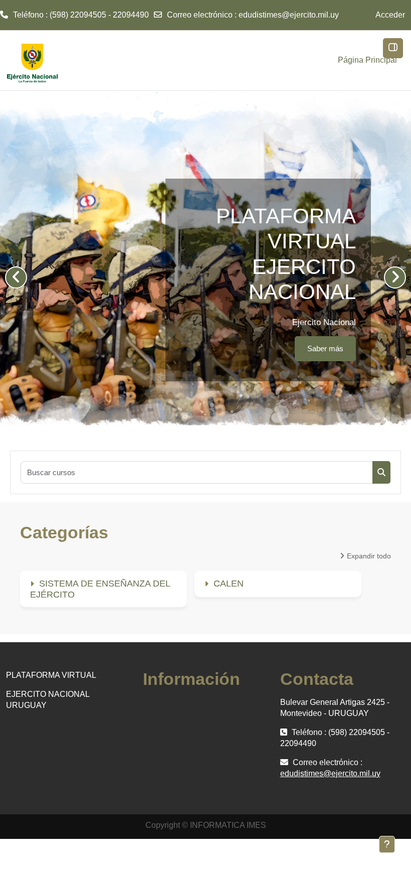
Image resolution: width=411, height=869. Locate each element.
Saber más (103, 348)
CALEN (229, 583)
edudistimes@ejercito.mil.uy (289, 15)
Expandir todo (369, 556)
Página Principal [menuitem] (367, 60)
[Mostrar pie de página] (387, 844)
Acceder (390, 15)
